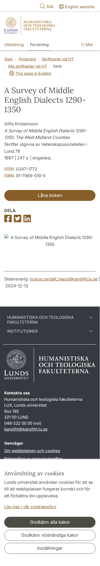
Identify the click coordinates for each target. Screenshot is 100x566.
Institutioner (22, 331)
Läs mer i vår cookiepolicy (30, 506)
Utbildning (14, 44)
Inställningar (49, 548)
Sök (49, 6)
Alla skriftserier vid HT (27, 66)
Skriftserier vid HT (58, 59)
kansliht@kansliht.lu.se (26, 429)
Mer (89, 44)
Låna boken (50, 195)
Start (8, 59)
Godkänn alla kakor (50, 522)
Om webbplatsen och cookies (32, 450)
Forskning (39, 44)
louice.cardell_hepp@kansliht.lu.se (64, 279)
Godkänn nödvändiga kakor (49, 535)
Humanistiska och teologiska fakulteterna (40, 320)
